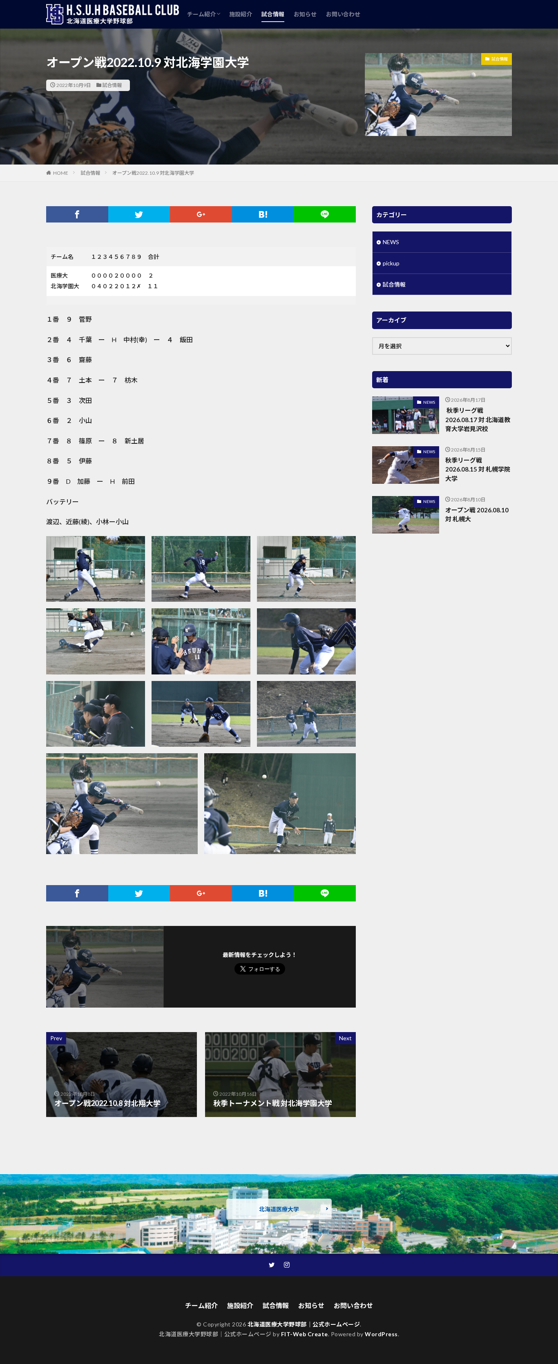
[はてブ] (263, 214)
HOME (60, 173)
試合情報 (272, 14)
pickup (391, 263)
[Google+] (201, 214)
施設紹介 (240, 14)
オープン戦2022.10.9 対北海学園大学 (153, 173)
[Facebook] (77, 214)
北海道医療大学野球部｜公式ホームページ (304, 1324)
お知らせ (305, 14)
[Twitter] (139, 214)
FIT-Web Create (304, 1334)
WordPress (381, 1334)
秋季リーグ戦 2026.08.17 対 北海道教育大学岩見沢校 (477, 419)
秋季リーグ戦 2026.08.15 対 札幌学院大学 (477, 469)
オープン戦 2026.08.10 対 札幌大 (477, 514)
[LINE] (325, 214)
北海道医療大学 (279, 1209)
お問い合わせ (343, 14)
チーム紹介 (201, 14)
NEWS (391, 241)
